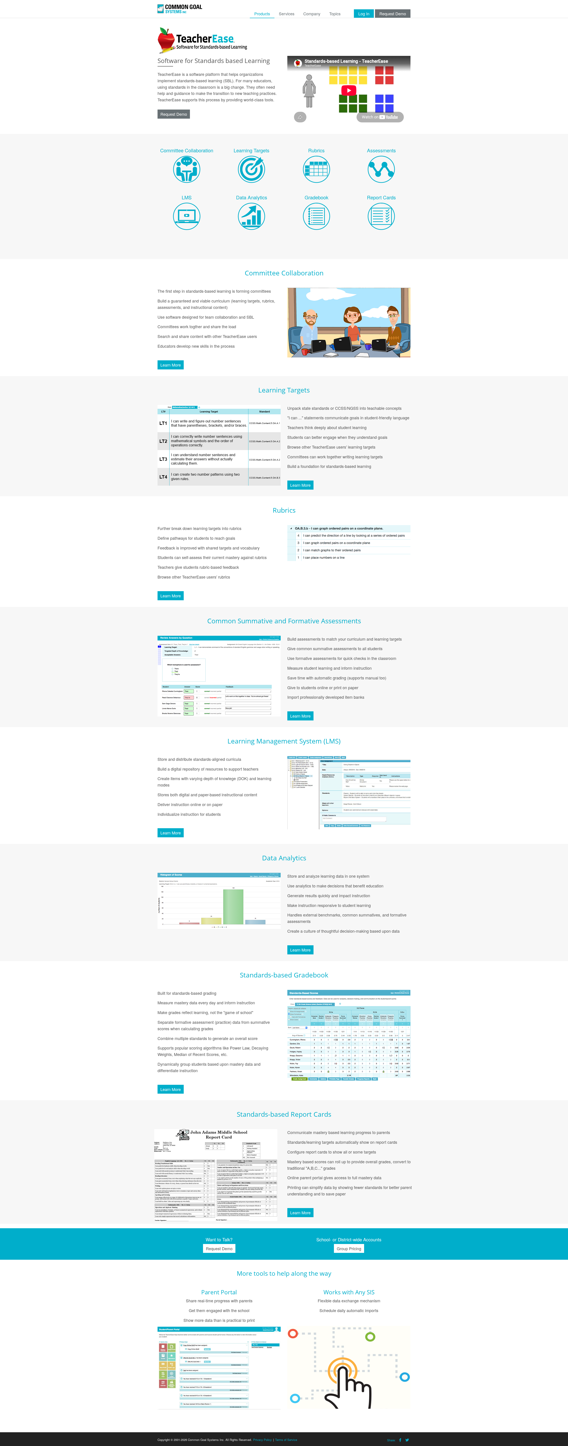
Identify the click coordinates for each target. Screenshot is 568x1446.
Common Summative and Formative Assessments (284, 620)
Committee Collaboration (186, 150)
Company (311, 13)
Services (286, 13)
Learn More (170, 365)
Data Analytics (251, 197)
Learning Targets (251, 150)
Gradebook (316, 197)
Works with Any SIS (349, 1292)
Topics (335, 13)
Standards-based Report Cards (284, 1114)
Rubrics (316, 150)
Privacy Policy (262, 1440)
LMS (187, 197)
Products (262, 13)
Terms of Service (286, 1440)
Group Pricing (349, 1248)
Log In (363, 13)
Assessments (381, 150)
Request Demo (392, 13)
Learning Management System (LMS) (284, 741)
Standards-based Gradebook (284, 974)
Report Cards (381, 197)
